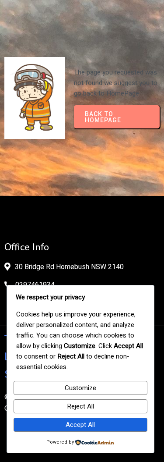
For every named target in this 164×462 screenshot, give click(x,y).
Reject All (80, 406)
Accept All (80, 425)
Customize (80, 388)
